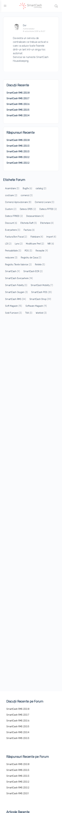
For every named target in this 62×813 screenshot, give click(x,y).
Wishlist (41, 313)
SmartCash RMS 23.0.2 (18, 157)
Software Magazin (36, 306)
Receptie (42, 250)
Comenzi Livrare (44, 202)
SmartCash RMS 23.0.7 (18, 98)
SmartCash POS (41, 292)
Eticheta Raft (29, 223)
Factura (29, 230)
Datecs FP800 (14, 216)
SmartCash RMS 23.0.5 (18, 109)
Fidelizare (37, 236)
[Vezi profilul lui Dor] (17, 27)
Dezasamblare (35, 216)
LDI (8, 243)
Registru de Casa (31, 257)
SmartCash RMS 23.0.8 (18, 92)
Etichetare (47, 223)
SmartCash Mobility (42, 285)
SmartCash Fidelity (16, 285)
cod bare (11, 195)
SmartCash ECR (33, 271)
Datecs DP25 (28, 209)
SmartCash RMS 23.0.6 (18, 104)
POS (28, 250)
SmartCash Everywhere (19, 278)
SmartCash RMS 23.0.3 (18, 146)
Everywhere (12, 230)
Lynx (18, 243)
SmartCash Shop (40, 299)
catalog (41, 188)
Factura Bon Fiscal (16, 236)
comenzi (26, 195)
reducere (11, 257)
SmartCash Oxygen (16, 292)
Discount (11, 223)
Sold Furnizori (13, 313)
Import (51, 236)
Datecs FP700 (48, 209)
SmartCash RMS (15, 299)
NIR (51, 243)
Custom (10, 209)
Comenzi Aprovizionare (18, 202)
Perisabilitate (13, 250)
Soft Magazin (13, 306)
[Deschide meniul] (5, 5)
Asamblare (12, 188)
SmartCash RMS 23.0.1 (17, 793)
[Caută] (56, 6)
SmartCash (12, 271)
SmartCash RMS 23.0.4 (18, 115)
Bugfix (27, 188)
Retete (40, 264)
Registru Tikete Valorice (18, 264)
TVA (28, 313)
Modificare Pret (35, 243)
